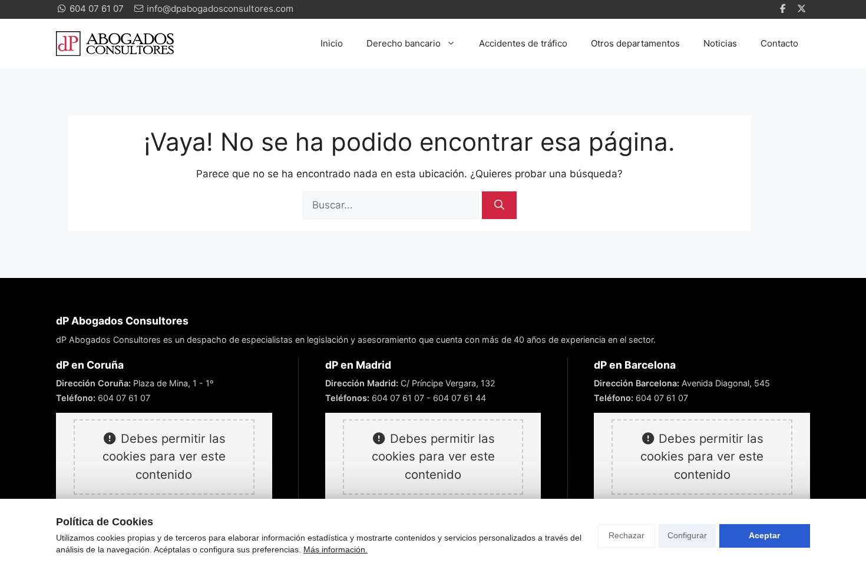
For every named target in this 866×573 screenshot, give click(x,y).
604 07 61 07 (124, 398)
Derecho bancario (403, 43)
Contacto (779, 43)
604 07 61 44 (459, 398)
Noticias (720, 43)
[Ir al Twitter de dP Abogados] (803, 9)
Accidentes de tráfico (523, 43)
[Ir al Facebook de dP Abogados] (784, 9)
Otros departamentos (635, 43)
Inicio (331, 43)
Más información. (335, 549)
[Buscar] (499, 205)
